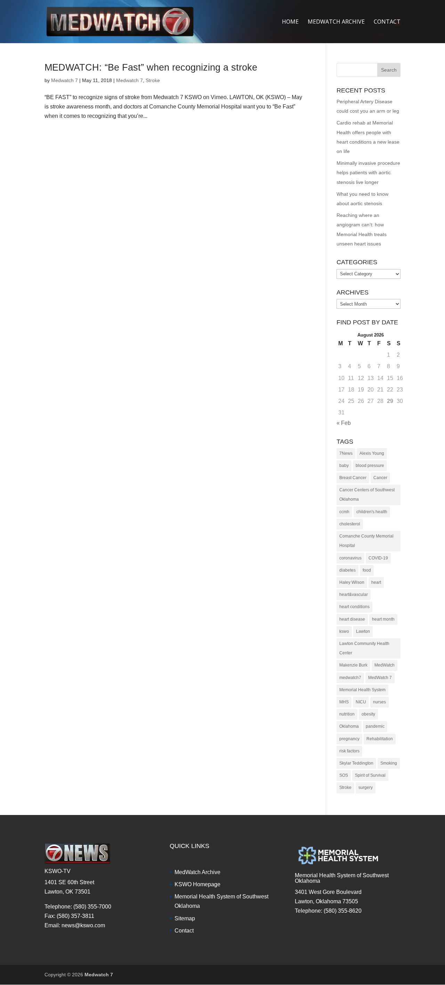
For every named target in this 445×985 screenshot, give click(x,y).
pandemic (375, 726)
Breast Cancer (352, 477)
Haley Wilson (351, 582)
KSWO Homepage (197, 884)
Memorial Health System (362, 689)
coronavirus (350, 558)
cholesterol (349, 524)
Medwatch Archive (336, 22)
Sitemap (185, 918)
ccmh (344, 511)
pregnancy (349, 738)
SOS (343, 775)
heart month (383, 619)
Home (290, 22)
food (367, 570)
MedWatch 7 (380, 677)
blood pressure (370, 465)
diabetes (347, 570)
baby (344, 465)
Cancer (380, 477)
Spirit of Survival (370, 775)
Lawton (363, 631)
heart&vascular (353, 594)
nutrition (347, 714)
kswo (344, 631)
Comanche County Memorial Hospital (366, 541)
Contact (387, 22)
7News (346, 453)
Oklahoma (349, 726)
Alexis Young (371, 453)
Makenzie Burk (353, 665)
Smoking (388, 763)
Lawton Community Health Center (364, 648)
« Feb (344, 423)
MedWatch (384, 665)
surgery (365, 787)
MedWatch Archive (197, 872)
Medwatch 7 (64, 80)
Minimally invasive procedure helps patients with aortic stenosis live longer (368, 172)
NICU (361, 702)
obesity (368, 714)
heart (376, 582)
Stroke (153, 80)
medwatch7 (350, 677)
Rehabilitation (379, 738)
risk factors (349, 751)
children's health (371, 511)
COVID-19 (378, 558)
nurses (379, 702)
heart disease (352, 619)
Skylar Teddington (356, 763)
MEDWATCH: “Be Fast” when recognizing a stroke (150, 67)
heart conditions (354, 606)
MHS (344, 702)
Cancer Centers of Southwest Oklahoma (367, 494)
